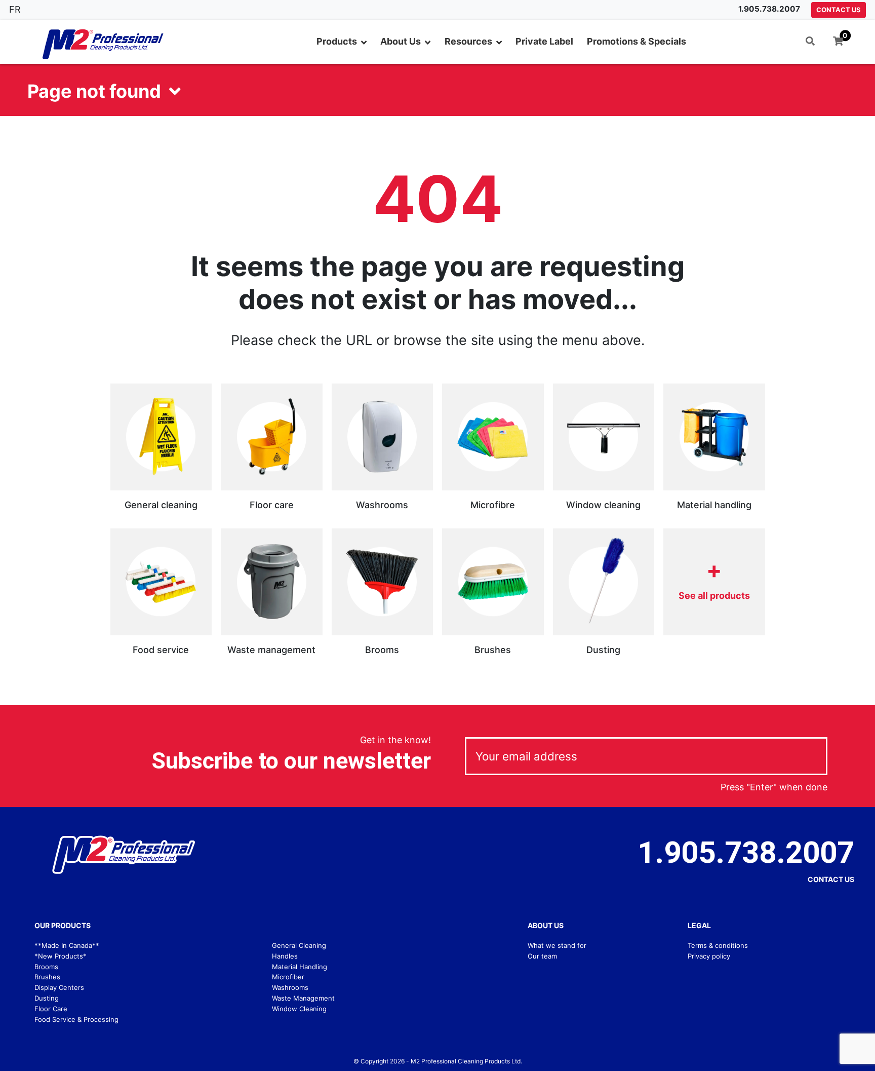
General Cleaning (299, 945)
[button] (810, 42)
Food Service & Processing (76, 1019)
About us (400, 41)
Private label (544, 41)
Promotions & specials (636, 41)
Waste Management (303, 998)
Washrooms (290, 987)
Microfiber (288, 977)
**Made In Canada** (66, 945)
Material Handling (299, 967)
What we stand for (557, 945)
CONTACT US (838, 10)
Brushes (47, 977)
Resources (468, 41)
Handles (285, 956)
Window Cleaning (299, 1009)
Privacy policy (709, 956)
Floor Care (50, 1009)
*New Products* (60, 956)
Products (336, 41)
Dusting (46, 998)
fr (15, 9)
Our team (542, 956)
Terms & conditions (718, 945)
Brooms (46, 967)
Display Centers (59, 987)
